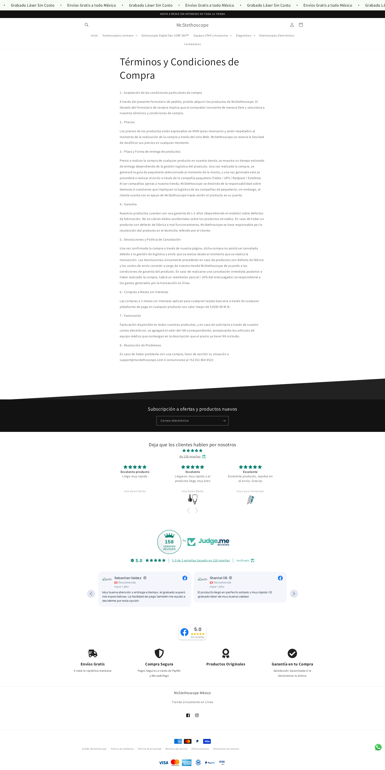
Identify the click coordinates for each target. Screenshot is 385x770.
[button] (86, 24)
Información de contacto (226, 748)
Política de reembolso (122, 748)
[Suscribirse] (224, 420)
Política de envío (200, 748)
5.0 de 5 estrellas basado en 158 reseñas (201, 560)
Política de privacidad (149, 748)
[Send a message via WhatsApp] (378, 747)
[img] (192, 451)
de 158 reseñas (190, 456)
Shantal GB (218, 578)
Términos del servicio (176, 748)
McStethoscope (98, 748)
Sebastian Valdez (128, 578)
